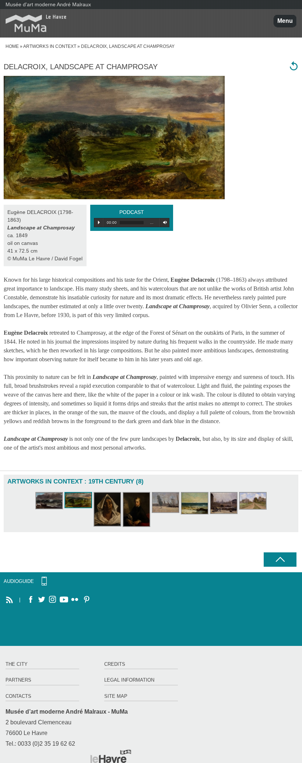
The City (17, 664)
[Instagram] (52, 600)
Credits (114, 664)
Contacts (18, 696)
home (12, 46)
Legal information (129, 680)
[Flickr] (74, 600)
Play (99, 222)
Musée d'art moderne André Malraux (48, 4)
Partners (18, 680)
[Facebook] (30, 600)
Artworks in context (49, 46)
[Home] (33, 23)
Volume (163, 222)
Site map (115, 696)
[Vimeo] (63, 600)
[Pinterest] (85, 600)
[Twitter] (41, 600)
